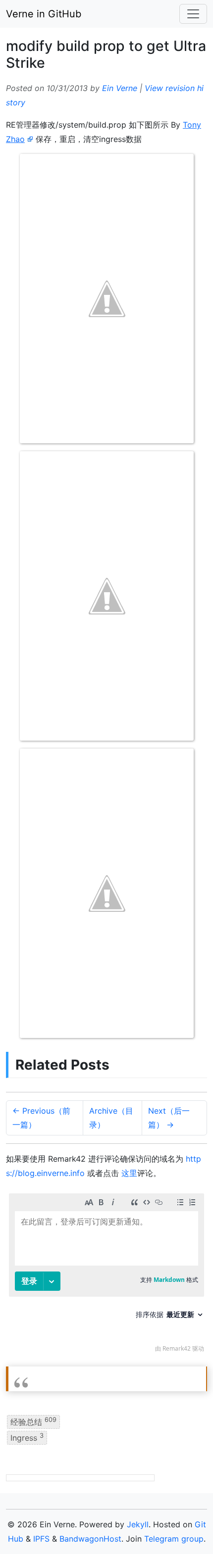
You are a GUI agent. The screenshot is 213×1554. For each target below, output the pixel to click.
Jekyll (138, 1524)
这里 (129, 1173)
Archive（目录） (111, 1118)
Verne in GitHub (43, 14)
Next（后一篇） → (169, 1118)
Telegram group (174, 1539)
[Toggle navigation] (193, 14)
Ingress (27, 1437)
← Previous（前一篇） (41, 1118)
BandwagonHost (90, 1539)
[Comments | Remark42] (106, 1275)
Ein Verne (119, 88)
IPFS (41, 1539)
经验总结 (33, 1421)
